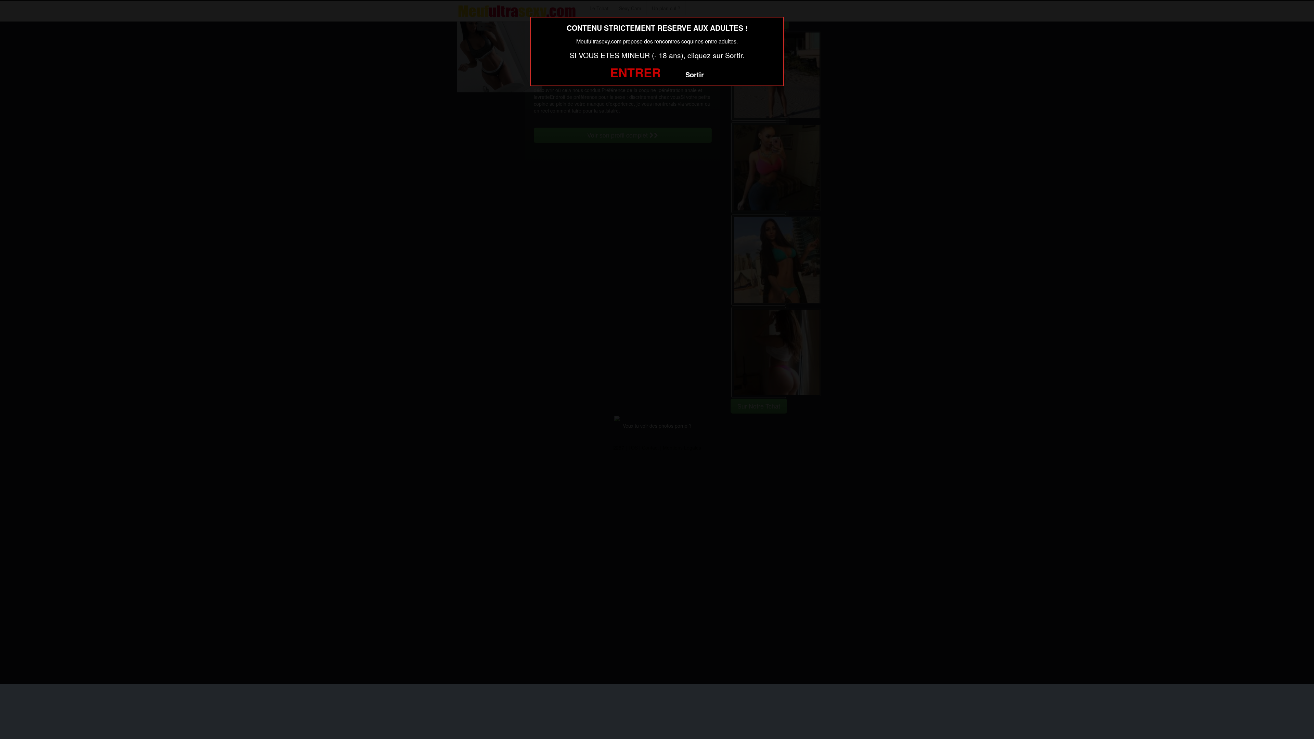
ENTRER (635, 72)
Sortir (694, 74)
